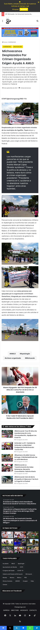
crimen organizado (13, 358)
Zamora (5, 584)
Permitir (24, 9)
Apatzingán (25, 354)
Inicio (5, 42)
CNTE (21, 567)
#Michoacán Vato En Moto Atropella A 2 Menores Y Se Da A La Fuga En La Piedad (26, 479)
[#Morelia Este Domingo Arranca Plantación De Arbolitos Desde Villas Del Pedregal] (32, 542)
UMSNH (17, 581)
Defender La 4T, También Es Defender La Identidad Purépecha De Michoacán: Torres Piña (24, 446)
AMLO (13, 354)
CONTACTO (33, 610)
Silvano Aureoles (7, 581)
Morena (12, 577)
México (19, 577)
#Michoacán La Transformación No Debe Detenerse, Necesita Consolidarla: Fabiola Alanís (25, 468)
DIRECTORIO (15, 610)
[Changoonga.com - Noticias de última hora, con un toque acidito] (8, 21)
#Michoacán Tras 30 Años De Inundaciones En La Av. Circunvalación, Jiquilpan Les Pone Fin (25, 434)
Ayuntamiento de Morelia (10, 567)
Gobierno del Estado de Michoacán (13, 574)
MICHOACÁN (18, 46)
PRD (25, 577)
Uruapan (25, 581)
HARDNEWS (12, 42)
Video (32, 581)
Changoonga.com (20, 607)
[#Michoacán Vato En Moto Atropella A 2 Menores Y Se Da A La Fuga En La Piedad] (7, 480)
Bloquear (15, 9)
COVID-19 (20, 570)
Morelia (5, 577)
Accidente (6, 563)
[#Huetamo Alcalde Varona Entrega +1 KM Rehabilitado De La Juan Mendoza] (7, 458)
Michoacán (30, 358)
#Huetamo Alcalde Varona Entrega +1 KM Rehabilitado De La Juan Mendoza (25, 457)
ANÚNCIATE (24, 610)
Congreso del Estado (8, 570)
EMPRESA (6, 610)
